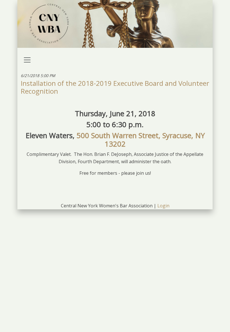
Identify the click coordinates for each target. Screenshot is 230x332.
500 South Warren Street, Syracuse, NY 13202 (141, 140)
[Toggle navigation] (27, 60)
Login (163, 206)
